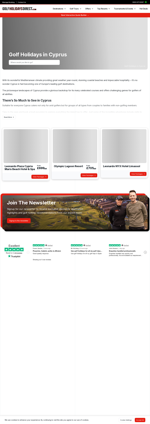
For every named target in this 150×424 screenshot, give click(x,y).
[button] (9, 117)
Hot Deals (144, 9)
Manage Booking (8, 2)
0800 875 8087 (138, 2)
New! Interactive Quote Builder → (75, 15)
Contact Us (22, 2)
